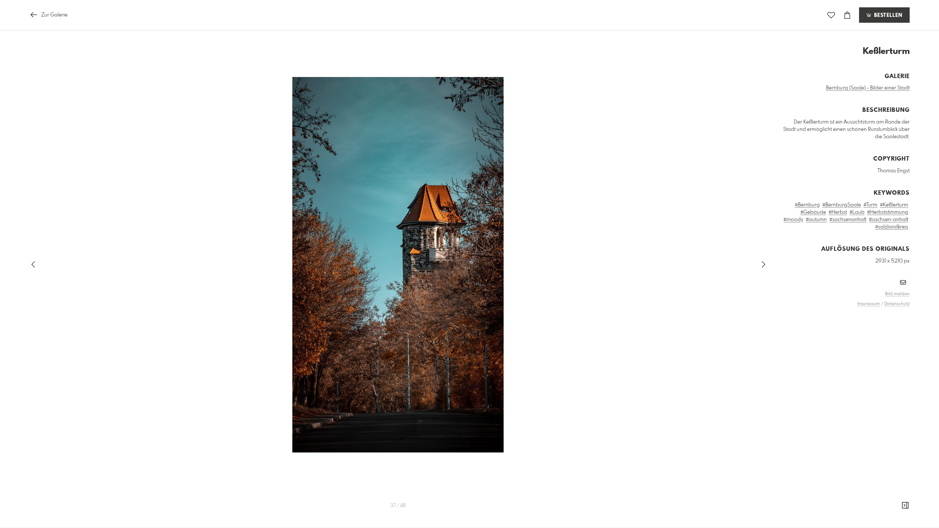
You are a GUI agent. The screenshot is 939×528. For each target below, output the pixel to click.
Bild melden (897, 294)
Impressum (868, 304)
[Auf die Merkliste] (831, 15)
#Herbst (838, 212)
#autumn (816, 219)
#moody (793, 219)
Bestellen (887, 15)
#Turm (870, 205)
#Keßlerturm (894, 205)
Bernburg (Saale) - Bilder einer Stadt (868, 88)
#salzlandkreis (891, 227)
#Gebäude (813, 212)
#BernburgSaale (841, 205)
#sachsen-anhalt (888, 219)
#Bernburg (807, 205)
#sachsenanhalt (847, 219)
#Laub (857, 212)
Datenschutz (897, 304)
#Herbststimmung (887, 212)
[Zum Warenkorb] (847, 15)
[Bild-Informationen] (905, 505)
